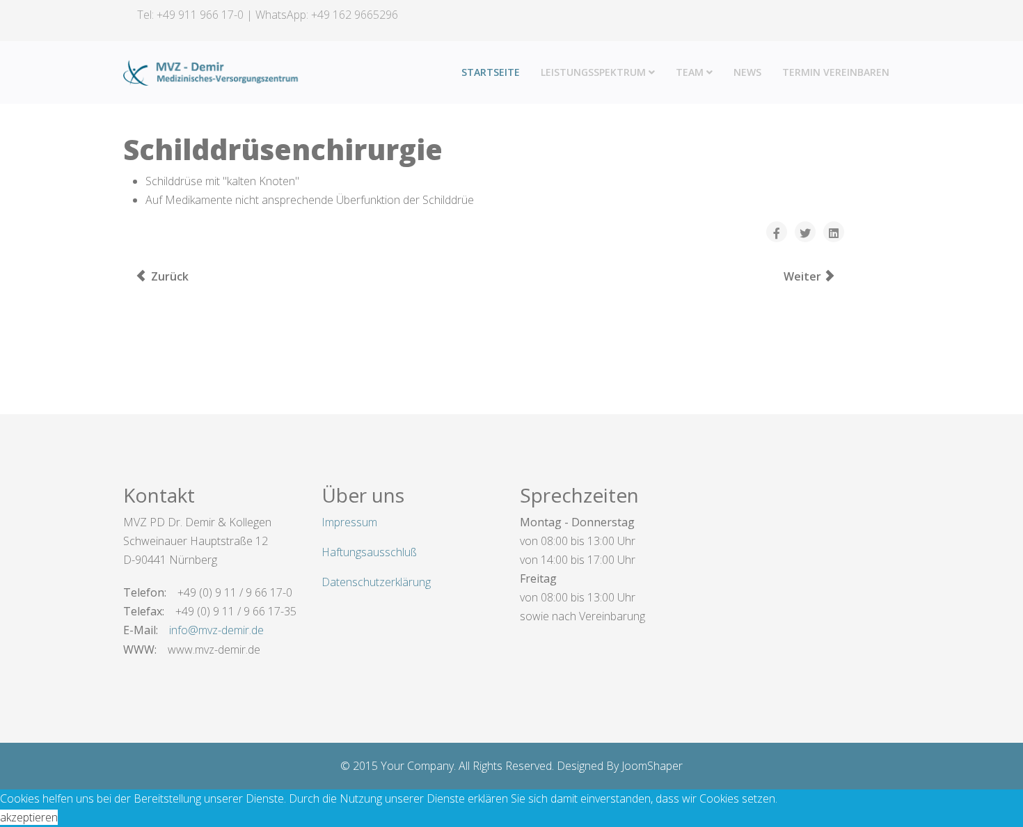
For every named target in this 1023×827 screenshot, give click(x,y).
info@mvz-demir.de (216, 630)
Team (690, 72)
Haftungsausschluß (369, 552)
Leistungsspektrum (593, 72)
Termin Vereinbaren (835, 72)
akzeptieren (29, 817)
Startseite (490, 72)
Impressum (349, 522)
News (747, 72)
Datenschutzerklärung (376, 582)
